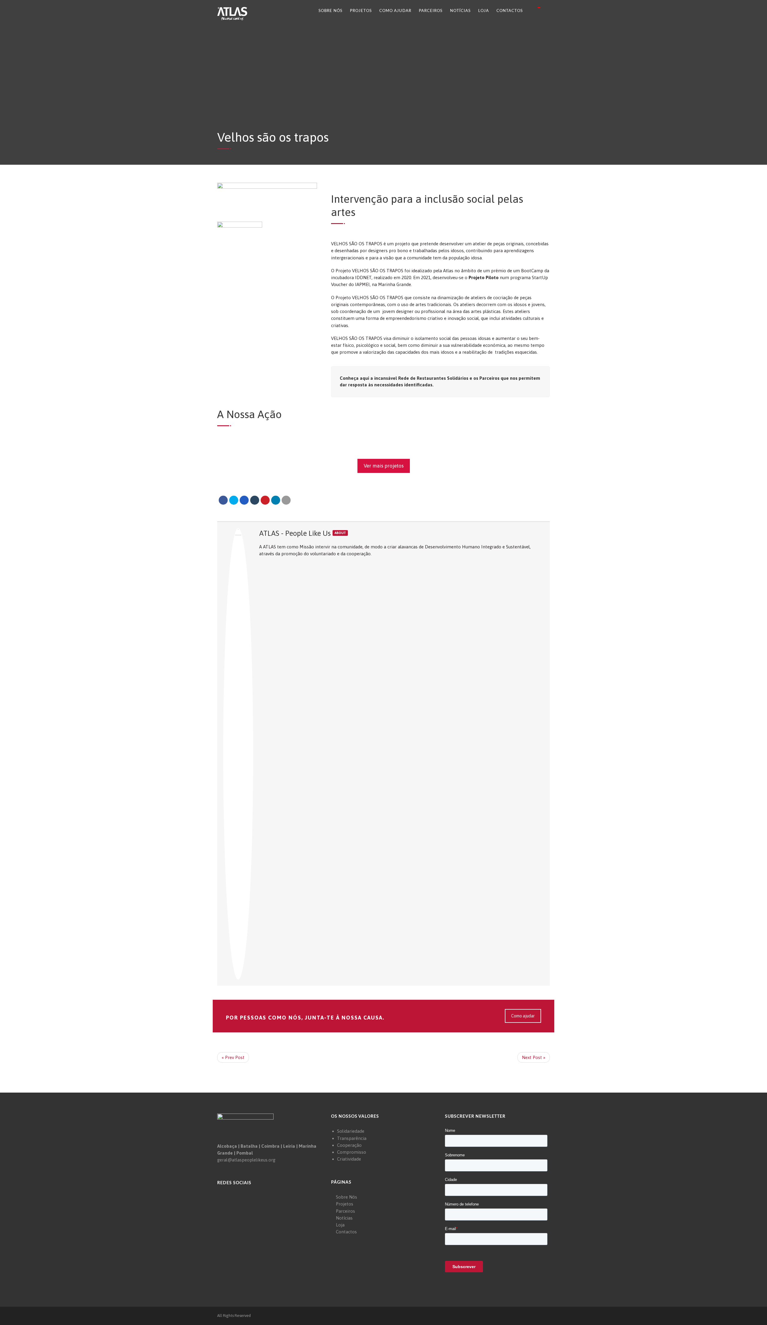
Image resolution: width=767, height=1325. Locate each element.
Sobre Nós (330, 11)
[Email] (286, 500)
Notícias (460, 11)
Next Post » (533, 1057)
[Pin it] (265, 500)
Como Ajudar (395, 11)
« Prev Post (233, 1057)
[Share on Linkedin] (275, 500)
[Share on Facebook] (223, 500)
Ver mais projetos (384, 466)
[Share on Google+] (244, 500)
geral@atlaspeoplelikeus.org (246, 1159)
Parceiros (431, 11)
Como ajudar (523, 1016)
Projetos (361, 11)
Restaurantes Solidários (442, 378)
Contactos (509, 11)
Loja (483, 11)
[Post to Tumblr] (254, 500)
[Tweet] (233, 500)
